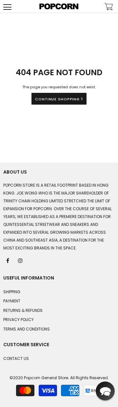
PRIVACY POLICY (18, 319)
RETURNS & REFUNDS (23, 310)
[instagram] (21, 260)
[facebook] (8, 260)
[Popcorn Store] (59, 6)
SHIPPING (11, 292)
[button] (105, 391)
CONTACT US (16, 358)
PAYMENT (11, 301)
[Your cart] (109, 7)
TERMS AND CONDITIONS (26, 329)
